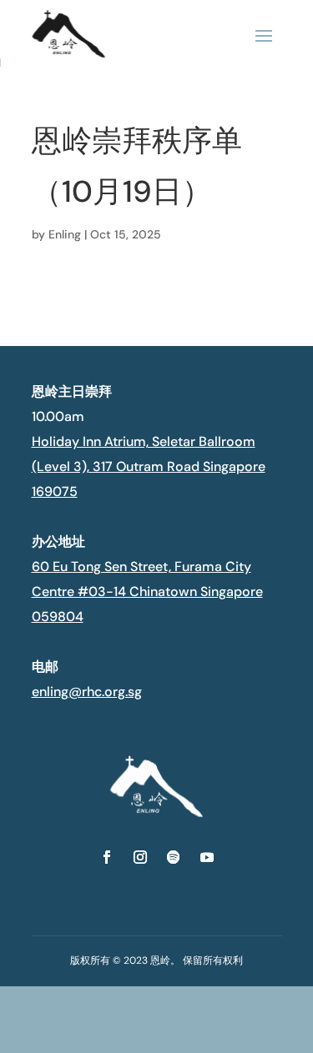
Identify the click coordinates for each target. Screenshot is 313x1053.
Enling (64, 234)
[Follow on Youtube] (207, 857)
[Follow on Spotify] (173, 857)
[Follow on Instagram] (140, 857)
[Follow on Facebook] (106, 857)
